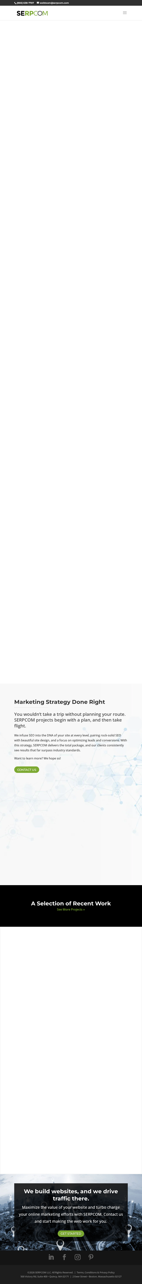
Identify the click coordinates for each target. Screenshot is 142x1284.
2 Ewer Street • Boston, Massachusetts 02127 (96, 1276)
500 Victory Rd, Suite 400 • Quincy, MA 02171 (45, 1276)
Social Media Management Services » (71, 568)
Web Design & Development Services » (71, 333)
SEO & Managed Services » (71, 376)
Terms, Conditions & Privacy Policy (96, 1272)
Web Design (71, 321)
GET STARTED (71, 1233)
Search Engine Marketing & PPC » (71, 472)
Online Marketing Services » (71, 419)
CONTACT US (26, 770)
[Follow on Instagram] (78, 1257)
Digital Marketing (70, 406)
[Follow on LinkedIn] (51, 1257)
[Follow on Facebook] (64, 1257)
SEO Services (71, 363)
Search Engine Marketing (71, 455)
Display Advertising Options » (70, 520)
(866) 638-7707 (25, 2)
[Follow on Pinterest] (91, 1257)
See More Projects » (71, 909)
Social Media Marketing (71, 550)
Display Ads (71, 502)
